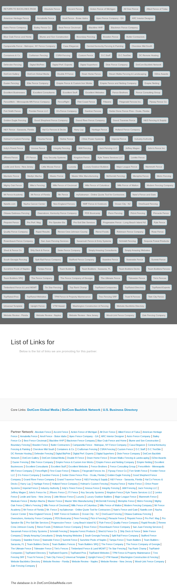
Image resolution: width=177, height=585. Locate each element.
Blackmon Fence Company (124, 27)
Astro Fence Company (15, 27)
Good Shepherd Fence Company (51, 120)
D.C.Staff (105, 55)
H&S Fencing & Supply (155, 120)
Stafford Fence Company (81, 259)
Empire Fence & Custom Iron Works (74, 83)
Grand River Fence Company (90, 120)
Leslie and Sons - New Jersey (18, 167)
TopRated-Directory (134, 287)
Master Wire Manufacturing (85, 176)
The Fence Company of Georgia (76, 278)
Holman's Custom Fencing (17, 139)
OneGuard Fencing (148, 204)
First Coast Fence (86, 102)
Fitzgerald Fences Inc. (130, 102)
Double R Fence (65, 74)
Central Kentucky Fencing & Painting (105, 46)
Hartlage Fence (99, 129)
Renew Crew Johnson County (72, 232)
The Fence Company (41, 278)
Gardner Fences (93, 111)
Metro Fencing (164, 176)
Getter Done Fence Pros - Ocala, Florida (129, 111)
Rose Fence (158, 232)
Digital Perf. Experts (62, 64)
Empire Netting (152, 83)
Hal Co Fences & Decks (54, 129)
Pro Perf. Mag (34, 222)
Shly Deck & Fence (39, 250)
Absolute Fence (52, 9)
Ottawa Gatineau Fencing (16, 213)
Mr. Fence (63, 194)
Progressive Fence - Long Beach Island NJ (124, 222)
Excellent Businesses (14, 92)
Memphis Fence (141, 176)
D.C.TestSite (125, 55)
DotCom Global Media (38, 74)
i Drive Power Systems (92, 139)
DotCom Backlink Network (148, 64)
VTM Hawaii (59, 306)
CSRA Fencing (63, 55)
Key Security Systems (55, 157)
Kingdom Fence (82, 157)
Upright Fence (38, 306)
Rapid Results (43, 232)
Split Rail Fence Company (48, 259)
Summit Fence (158, 259)
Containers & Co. (12, 55)
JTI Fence (31, 157)
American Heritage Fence (16, 18)
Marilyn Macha (34, 176)
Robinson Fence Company (130, 232)
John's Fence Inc (156, 148)
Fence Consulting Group (148, 92)
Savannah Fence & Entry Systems (94, 241)
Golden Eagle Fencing (15, 120)
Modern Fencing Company (160, 185)
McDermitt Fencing (115, 176)
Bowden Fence (110, 37)
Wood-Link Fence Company (120, 315)
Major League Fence (127, 167)
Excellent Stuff (70, 92)
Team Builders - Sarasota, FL (96, 269)
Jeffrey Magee (132, 148)
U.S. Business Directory (120, 409)
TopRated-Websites (36, 297)
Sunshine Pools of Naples (17, 269)
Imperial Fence (119, 139)
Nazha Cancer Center (34, 204)
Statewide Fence (134, 259)
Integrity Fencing (61, 148)
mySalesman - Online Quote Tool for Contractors (100, 194)
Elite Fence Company (37, 83)
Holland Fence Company (127, 129)
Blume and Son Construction (54, 37)
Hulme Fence (66, 139)
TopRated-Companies (106, 287)
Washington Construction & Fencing (91, 306)
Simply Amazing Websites (137, 250)
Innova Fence (38, 148)
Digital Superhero (89, 64)
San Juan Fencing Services (54, 241)
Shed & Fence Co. (13, 250)
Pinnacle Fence (161, 213)
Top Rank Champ (78, 287)
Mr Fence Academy (13, 194)
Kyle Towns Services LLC (110, 157)
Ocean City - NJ (122, 204)
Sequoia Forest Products (156, 241)
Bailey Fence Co (42, 27)
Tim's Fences (159, 278)
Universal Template (13, 306)
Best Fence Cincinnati (70, 27)
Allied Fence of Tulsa (157, 9)
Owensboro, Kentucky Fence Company (57, 213)
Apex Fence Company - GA (110, 18)
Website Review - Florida (16, 315)
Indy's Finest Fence (13, 148)
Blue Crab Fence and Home (18, 37)
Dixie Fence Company (117, 64)
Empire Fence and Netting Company (118, 83)
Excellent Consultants (44, 92)
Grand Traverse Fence (124, 120)
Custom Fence (86, 55)
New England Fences (64, 204)
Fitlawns (107, 102)
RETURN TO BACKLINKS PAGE (20, 9)
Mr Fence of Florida (40, 194)
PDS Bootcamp (92, 213)
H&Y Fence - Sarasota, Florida (19, 129)
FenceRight (63, 102)
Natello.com (9, 204)
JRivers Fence (11, 157)
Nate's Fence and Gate (144, 194)
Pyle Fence (159, 222)
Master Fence (56, 176)
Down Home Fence (91, 74)
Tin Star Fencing (53, 287)
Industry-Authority (143, 139)
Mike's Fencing (37, 185)
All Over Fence (131, 9)
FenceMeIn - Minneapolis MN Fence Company (27, 102)
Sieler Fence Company (69, 250)
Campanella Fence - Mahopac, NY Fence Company (29, 46)
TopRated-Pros (11, 297)
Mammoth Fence (153, 167)
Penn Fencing (115, 213)
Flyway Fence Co (158, 102)
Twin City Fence (156, 297)
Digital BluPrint (37, 64)
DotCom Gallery (11, 74)
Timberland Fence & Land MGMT (20, 287)
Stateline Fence (110, 259)
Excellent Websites (94, 92)
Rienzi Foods (102, 232)
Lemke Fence (138, 157)
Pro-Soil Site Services (84, 222)
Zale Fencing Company (153, 315)
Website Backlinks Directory (130, 306)
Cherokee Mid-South (142, 46)
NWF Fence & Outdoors (95, 204)
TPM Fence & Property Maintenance (72, 297)
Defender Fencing (13, 64)
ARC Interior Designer (142, 18)
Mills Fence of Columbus (97, 185)
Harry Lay (79, 129)
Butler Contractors (135, 37)
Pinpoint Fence (11, 222)
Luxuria (72, 167)
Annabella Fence (45, 18)
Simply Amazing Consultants (102, 250)
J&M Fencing (84, 148)
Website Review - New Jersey (83, 315)
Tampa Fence (44, 269)
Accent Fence (75, 9)
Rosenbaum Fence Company (18, 241)
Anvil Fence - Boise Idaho (75, 18)
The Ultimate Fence (110, 278)
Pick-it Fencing (138, 213)
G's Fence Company (66, 111)
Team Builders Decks (129, 269)
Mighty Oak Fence (13, 185)
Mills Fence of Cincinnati (65, 185)
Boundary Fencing (86, 37)
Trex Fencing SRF (108, 297)
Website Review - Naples (48, 315)
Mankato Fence (11, 176)
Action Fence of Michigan (102, 9)
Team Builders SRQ (13, 278)
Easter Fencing (11, 83)
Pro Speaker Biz (57, 222)
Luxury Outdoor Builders (96, 167)
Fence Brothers (120, 92)
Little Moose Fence (50, 167)
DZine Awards (161, 74)
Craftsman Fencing (38, 55)
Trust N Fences (132, 297)
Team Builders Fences (159, 269)
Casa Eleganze (71, 46)
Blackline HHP (96, 27)
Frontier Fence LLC (38, 111)
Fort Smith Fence (12, 111)
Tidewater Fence (136, 278)
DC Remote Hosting (149, 55)
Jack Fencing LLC (108, 148)
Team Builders (67, 269)
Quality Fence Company (16, 232)
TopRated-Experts (161, 287)
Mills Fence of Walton (128, 185)
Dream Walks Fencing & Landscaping (127, 74)
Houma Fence (45, 139)
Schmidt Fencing (127, 241)
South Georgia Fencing (15, 259)
